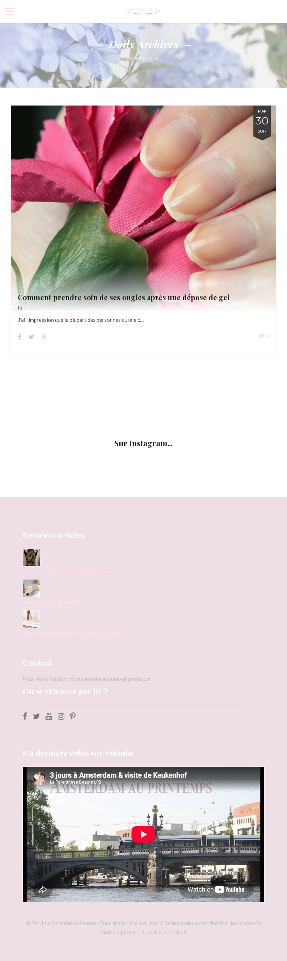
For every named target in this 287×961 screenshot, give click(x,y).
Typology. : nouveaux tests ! (51, 602)
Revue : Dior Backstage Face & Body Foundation (72, 633)
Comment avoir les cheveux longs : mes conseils (71, 571)
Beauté (32, 308)
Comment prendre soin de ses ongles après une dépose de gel (124, 297)
